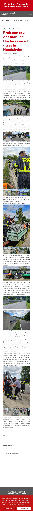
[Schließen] (31, 498)
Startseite (4, 13)
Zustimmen (24, 508)
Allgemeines (18, 20)
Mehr (27, 20)
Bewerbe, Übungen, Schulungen (12, 430)
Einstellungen (9, 508)
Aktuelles (13, 13)
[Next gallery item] (28, 167)
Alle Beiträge (6, 20)
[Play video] (16, 273)
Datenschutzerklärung (18, 504)
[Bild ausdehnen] (7, 136)
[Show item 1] (7, 192)
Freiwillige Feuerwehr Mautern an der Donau (16, 5)
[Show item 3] (23, 192)
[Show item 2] (15, 192)
